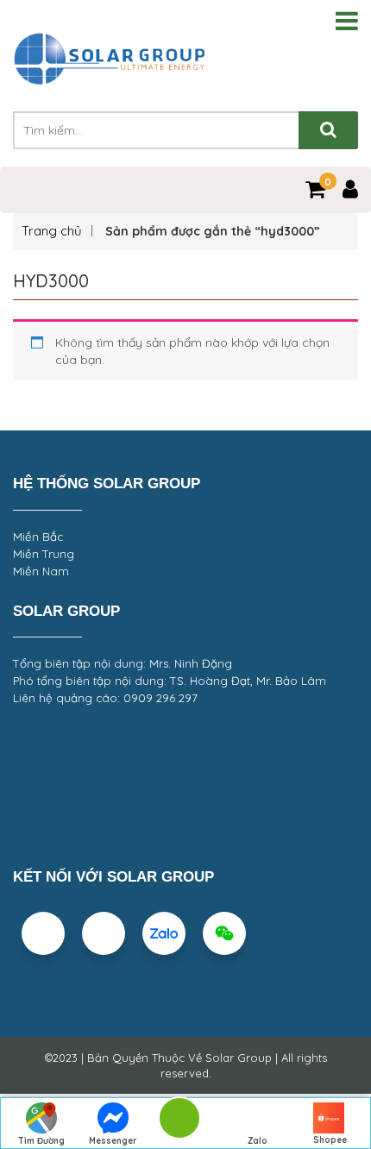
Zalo (257, 1140)
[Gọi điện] (179, 1123)
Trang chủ (52, 231)
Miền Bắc (38, 536)
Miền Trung (43, 554)
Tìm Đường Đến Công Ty (41, 1142)
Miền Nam (41, 571)
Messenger (113, 1140)
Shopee (330, 1140)
